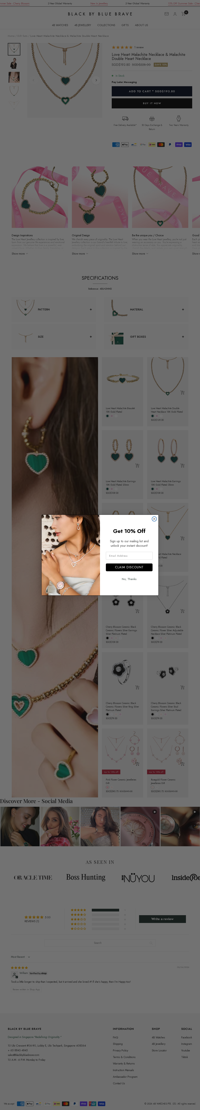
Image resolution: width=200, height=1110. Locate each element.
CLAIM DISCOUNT (129, 567)
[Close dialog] (154, 519)
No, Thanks (129, 579)
